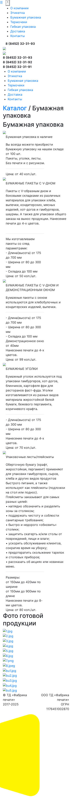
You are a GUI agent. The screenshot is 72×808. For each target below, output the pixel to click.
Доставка (17, 31)
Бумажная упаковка (25, 17)
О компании (19, 8)
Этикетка (17, 13)
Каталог (15, 108)
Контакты (17, 36)
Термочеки (18, 22)
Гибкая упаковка (23, 27)
